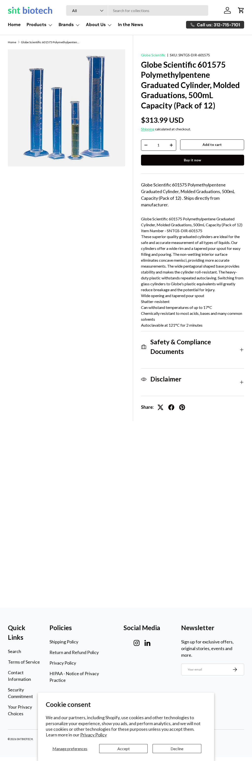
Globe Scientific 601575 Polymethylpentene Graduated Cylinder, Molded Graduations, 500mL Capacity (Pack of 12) (50, 42)
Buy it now (192, 160)
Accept (123, 748)
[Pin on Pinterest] (182, 407)
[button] (241, 10)
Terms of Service (24, 662)
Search (14, 651)
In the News (130, 25)
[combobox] (137, 10)
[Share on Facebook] (171, 407)
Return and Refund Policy (74, 652)
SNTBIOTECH (25, 739)
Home (14, 25)
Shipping (147, 129)
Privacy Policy (93, 734)
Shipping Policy (63, 641)
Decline (177, 748)
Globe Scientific (153, 55)
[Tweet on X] (160, 407)
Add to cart (212, 144)
